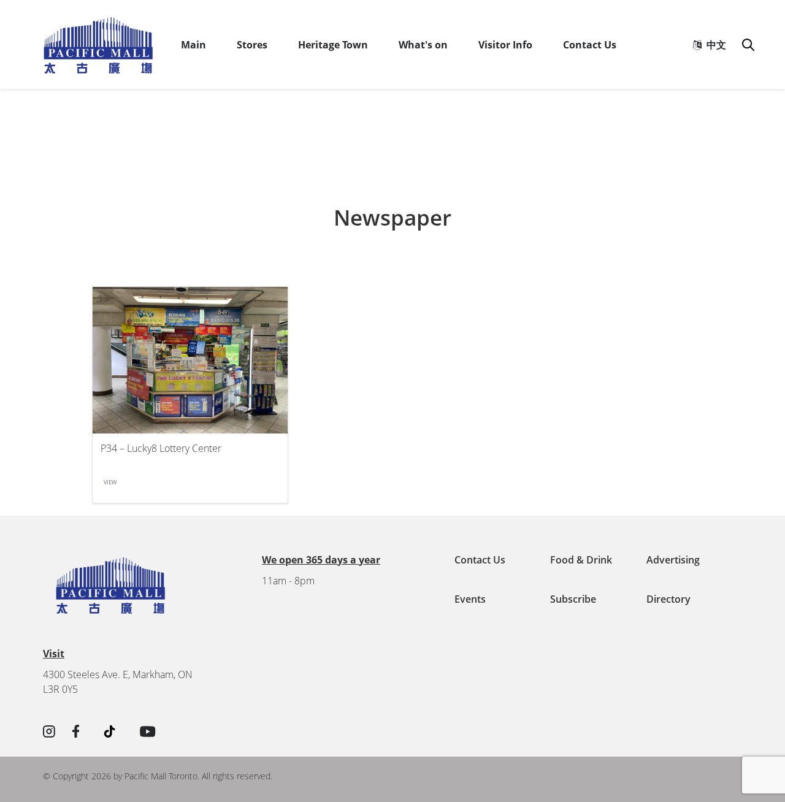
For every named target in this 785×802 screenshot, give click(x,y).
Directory (668, 599)
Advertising (673, 560)
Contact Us (589, 45)
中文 (714, 45)
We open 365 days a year (321, 560)
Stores (252, 45)
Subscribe (573, 599)
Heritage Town (333, 45)
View (110, 482)
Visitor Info (505, 45)
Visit (53, 653)
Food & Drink (581, 560)
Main (193, 45)
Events (470, 599)
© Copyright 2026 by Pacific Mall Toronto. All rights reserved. (157, 776)
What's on (423, 45)
